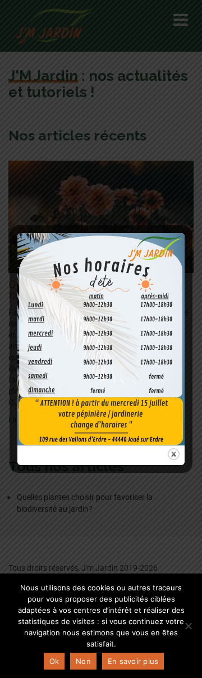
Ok (54, 661)
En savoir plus (133, 661)
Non (83, 661)
